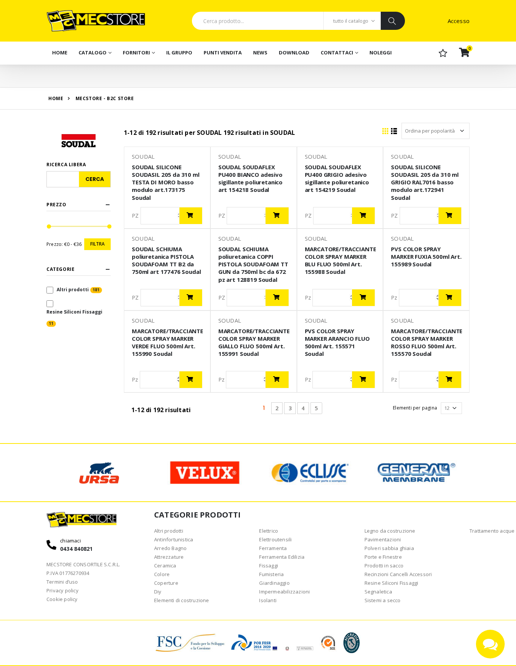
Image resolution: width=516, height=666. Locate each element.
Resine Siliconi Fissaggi (74, 312)
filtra (97, 244)
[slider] (49, 227)
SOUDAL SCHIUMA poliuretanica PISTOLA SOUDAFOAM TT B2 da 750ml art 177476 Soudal (166, 260)
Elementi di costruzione (181, 600)
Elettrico (268, 530)
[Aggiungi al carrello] (190, 215)
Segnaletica (378, 591)
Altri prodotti (73, 289)
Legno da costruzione (390, 530)
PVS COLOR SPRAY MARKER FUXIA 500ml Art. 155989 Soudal (426, 256)
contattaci (337, 52)
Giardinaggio (274, 582)
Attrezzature (169, 556)
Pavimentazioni (383, 539)
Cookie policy (62, 599)
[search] (392, 21)
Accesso (459, 21)
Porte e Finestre (383, 556)
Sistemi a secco (383, 600)
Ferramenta (273, 548)
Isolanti (268, 600)
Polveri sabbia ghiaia (389, 548)
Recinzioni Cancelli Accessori (398, 574)
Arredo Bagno (170, 548)
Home (59, 52)
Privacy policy (62, 590)
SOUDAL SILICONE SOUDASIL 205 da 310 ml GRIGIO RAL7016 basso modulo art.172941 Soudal (425, 182)
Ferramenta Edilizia (281, 556)
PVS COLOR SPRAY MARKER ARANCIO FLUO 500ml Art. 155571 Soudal (337, 342)
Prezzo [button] (56, 205)
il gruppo (179, 52)
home (55, 98)
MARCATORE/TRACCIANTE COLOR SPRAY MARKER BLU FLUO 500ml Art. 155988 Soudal (340, 260)
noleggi (380, 52)
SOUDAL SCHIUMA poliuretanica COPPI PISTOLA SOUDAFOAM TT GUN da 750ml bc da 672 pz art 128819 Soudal (253, 264)
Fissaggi (268, 565)
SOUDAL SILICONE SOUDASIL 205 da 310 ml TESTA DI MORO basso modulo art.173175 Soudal (165, 182)
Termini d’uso (62, 581)
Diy (158, 591)
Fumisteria (271, 574)
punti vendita (223, 52)
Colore (162, 574)
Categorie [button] (60, 269)
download (294, 52)
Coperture (166, 582)
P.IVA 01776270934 (67, 573)
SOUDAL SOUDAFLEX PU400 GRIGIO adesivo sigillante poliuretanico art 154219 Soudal (337, 178)
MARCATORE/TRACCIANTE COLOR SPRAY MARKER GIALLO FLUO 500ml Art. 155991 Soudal (254, 342)
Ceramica (165, 565)
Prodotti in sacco (384, 565)
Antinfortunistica (173, 539)
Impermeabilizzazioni (284, 591)
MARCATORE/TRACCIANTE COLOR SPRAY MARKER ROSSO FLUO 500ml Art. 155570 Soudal (426, 342)
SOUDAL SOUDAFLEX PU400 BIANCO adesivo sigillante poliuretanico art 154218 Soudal (250, 178)
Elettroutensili (275, 539)
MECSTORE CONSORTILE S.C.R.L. (83, 564)
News (260, 52)
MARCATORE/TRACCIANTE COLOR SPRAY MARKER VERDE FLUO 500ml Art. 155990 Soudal (167, 342)
